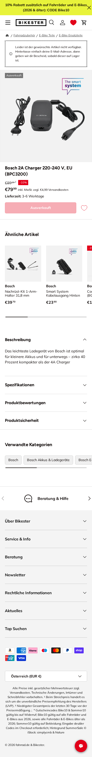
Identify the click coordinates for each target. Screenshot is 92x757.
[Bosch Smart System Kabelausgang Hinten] (64, 264)
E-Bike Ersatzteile (71, 35)
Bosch (13, 460)
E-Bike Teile (47, 35)
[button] (73, 22)
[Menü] (7, 22)
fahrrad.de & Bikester (30, 745)
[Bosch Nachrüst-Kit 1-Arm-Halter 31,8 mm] (23, 264)
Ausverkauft (40, 208)
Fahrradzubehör (24, 35)
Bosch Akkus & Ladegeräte (48, 460)
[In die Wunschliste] (81, 207)
